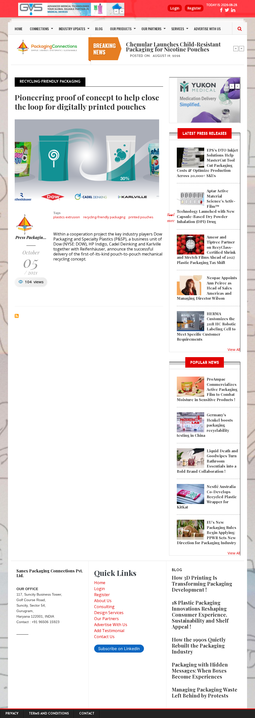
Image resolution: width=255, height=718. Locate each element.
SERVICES (177, 28)
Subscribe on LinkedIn (119, 648)
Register (194, 8)
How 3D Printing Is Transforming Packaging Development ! (202, 583)
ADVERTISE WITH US (207, 28)
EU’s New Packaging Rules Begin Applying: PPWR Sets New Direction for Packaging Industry (206, 532)
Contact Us (104, 636)
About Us (103, 600)
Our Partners (106, 618)
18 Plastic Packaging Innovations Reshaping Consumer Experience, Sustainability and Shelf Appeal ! (200, 614)
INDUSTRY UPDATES (72, 28)
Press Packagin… (30, 237)
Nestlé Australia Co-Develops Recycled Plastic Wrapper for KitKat (207, 496)
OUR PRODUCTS (120, 28)
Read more (171, 220)
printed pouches (140, 217)
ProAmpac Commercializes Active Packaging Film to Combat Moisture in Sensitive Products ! (207, 389)
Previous (116, 11)
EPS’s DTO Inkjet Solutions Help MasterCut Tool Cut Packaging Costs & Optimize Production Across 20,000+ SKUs (207, 163)
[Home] (48, 46)
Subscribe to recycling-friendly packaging (17, 316)
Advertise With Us (110, 624)
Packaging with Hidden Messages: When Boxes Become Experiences (200, 670)
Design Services (109, 612)
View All (234, 349)
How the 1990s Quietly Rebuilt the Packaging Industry (199, 645)
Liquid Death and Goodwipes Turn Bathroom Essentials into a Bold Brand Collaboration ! (207, 461)
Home (99, 582)
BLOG (99, 28)
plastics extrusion (66, 217)
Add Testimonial (109, 630)
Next (122, 11)
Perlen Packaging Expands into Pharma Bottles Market (177, 43)
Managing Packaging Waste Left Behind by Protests (204, 692)
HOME (18, 28)
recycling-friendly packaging (104, 217)
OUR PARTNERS (151, 28)
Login (174, 8)
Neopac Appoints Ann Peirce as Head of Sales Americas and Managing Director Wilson (207, 288)
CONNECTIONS (39, 28)
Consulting (104, 606)
